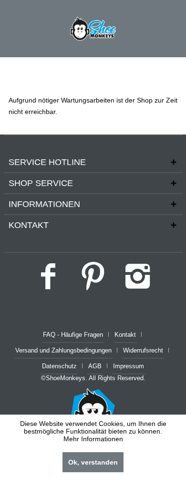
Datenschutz (59, 366)
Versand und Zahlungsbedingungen (63, 350)
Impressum (128, 366)
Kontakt (125, 334)
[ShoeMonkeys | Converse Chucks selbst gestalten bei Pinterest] (93, 279)
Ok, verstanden (93, 462)
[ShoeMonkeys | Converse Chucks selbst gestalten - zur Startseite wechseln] (93, 29)
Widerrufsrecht (143, 350)
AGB (95, 366)
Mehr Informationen (93, 439)
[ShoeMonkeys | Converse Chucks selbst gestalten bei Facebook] (48, 279)
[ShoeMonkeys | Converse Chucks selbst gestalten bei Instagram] (137, 279)
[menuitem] (77, 335)
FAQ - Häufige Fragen (73, 334)
